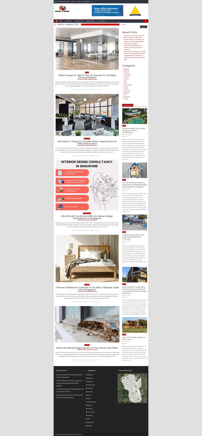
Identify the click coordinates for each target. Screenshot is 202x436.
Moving (126, 87)
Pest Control (101, 21)
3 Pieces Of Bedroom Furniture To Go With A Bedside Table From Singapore (87, 288)
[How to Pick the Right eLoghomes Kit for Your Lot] (134, 325)
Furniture (87, 284)
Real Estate (68, 21)
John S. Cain (87, 89)
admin (87, 155)
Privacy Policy (86, 1)
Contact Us (79, 1)
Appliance (126, 69)
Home (72, 1)
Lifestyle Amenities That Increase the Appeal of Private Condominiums (133, 130)
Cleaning (126, 73)
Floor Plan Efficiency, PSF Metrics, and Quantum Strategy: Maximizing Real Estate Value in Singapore (134, 41)
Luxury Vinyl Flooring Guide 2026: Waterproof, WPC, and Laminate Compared (133, 47)
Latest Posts (128, 105)
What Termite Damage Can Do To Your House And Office (87, 348)
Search (124, 24)
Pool (125, 95)
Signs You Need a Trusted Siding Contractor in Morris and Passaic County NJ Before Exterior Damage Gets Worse (134, 290)
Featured (87, 345)
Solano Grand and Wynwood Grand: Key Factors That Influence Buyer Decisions (69, 396)
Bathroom (126, 71)
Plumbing (126, 93)
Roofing (126, 99)
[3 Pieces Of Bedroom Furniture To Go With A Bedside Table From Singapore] (87, 258)
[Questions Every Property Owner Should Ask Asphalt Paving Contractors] (134, 222)
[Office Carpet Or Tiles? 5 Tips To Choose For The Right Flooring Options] (87, 49)
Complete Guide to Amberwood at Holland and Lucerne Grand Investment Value (134, 57)
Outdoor (126, 89)
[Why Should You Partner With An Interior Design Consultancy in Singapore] (87, 185)
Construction (78, 21)
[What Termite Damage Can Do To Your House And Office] (87, 324)
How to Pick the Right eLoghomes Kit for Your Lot (134, 338)
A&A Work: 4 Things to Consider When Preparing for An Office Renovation (87, 142)
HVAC (125, 83)
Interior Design (90, 21)
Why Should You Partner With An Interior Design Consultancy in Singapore (87, 217)
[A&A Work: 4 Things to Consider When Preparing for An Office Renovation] (87, 115)
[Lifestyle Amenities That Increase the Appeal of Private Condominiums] (134, 116)
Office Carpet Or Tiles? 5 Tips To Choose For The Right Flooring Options (87, 76)
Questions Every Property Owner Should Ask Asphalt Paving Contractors (133, 237)
